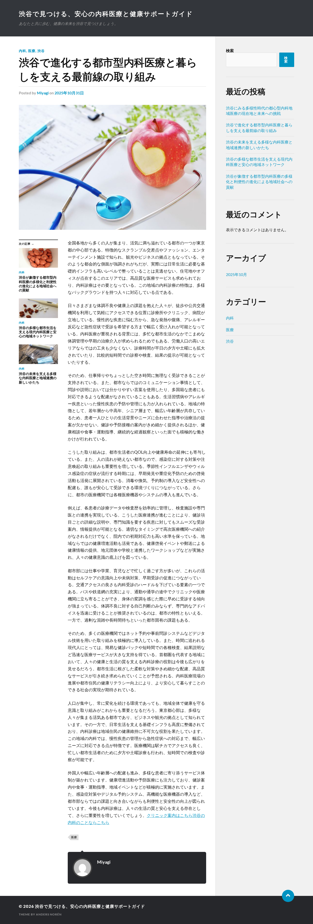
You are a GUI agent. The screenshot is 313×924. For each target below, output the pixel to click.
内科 (22, 51)
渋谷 (41, 51)
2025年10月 (236, 274)
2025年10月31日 (69, 92)
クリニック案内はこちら (169, 815)
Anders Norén (49, 914)
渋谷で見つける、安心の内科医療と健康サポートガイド (106, 13)
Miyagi (43, 92)
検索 (230, 50)
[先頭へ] (288, 896)
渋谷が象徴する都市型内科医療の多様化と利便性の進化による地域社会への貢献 (259, 181)
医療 (31, 51)
